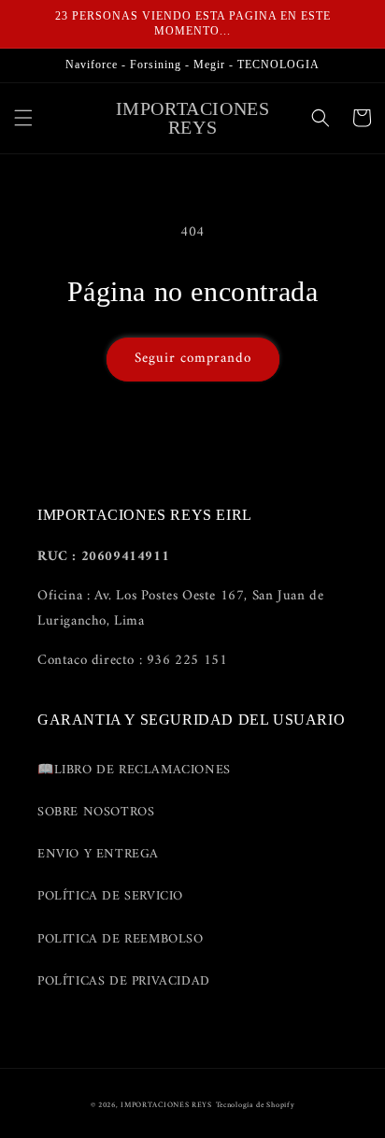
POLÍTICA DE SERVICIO (110, 896)
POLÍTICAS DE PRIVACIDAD (123, 981)
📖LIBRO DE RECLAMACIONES (134, 770)
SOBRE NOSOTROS (95, 812)
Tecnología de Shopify (255, 1105)
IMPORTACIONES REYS (166, 1105)
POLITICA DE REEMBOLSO (120, 939)
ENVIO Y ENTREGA (98, 854)
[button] (23, 117)
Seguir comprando (193, 358)
